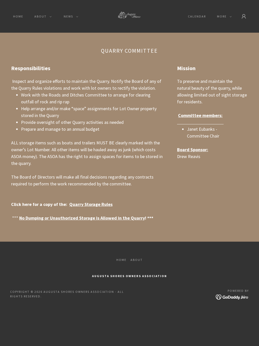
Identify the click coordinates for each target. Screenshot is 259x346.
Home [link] (18, 16)
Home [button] (121, 260)
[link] (129, 15)
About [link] (137, 260)
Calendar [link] (197, 16)
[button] (42, 16)
